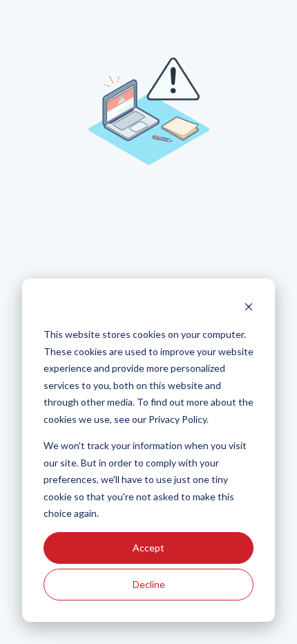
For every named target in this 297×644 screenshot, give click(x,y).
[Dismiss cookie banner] (248, 308)
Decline (149, 584)
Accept (148, 547)
